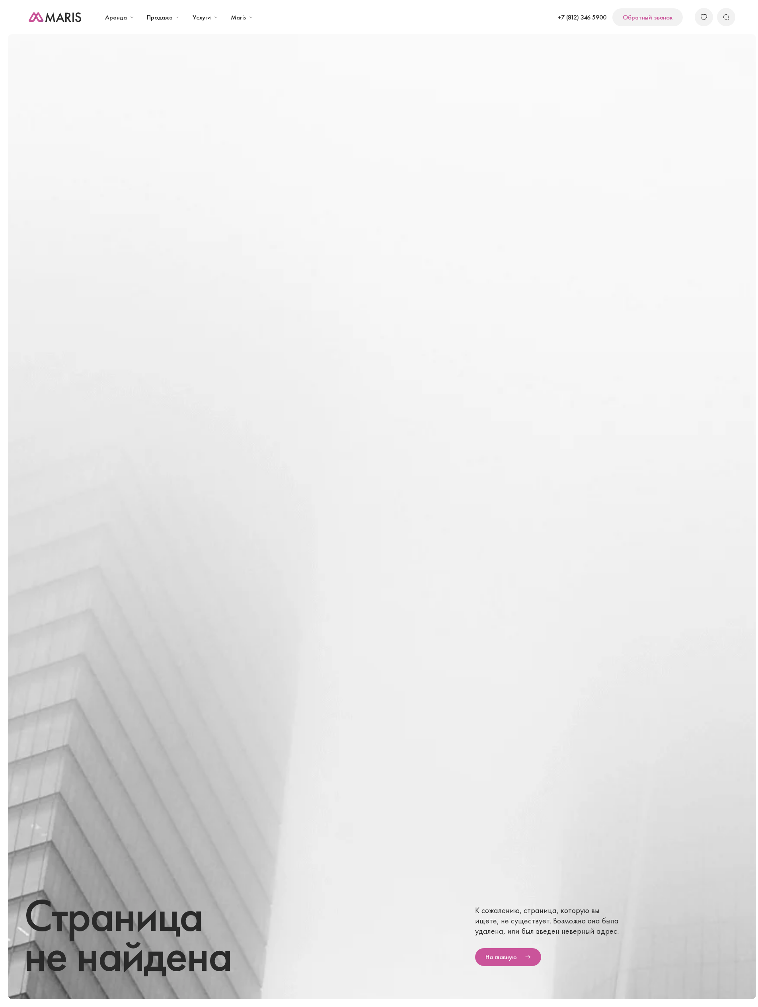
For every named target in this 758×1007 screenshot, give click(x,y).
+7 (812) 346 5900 (581, 17)
